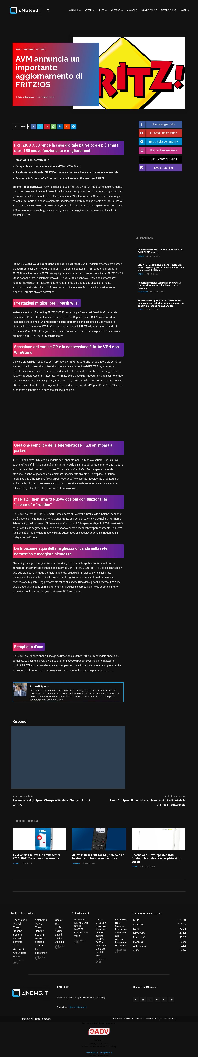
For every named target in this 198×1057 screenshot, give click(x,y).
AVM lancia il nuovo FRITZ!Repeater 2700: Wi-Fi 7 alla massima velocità (36, 857)
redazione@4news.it (77, 1007)
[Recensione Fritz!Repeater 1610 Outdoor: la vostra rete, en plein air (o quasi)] (158, 839)
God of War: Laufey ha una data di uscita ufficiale (59, 930)
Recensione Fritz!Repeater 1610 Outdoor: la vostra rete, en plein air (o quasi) (156, 858)
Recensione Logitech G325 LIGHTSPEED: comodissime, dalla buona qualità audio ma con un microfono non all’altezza (161, 303)
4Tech (19, 49)
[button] (53, 10)
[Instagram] (157, 999)
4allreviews (143, 292)
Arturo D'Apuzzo (26, 97)
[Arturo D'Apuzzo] (20, 692)
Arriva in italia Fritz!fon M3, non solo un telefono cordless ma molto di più (98, 857)
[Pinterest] (47, 126)
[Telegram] (73, 126)
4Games (141, 256)
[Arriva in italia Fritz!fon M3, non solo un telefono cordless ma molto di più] (99, 839)
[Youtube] (164, 999)
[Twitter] (40, 126)
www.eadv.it (92, 1052)
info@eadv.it (106, 1052)
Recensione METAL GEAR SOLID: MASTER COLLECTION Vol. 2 (160, 251)
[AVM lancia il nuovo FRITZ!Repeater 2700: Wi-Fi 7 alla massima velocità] (39, 839)
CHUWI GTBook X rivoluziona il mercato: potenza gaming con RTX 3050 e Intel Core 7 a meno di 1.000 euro (161, 267)
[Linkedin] (60, 126)
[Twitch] (171, 999)
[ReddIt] (67, 126)
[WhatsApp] (53, 126)
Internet (41, 49)
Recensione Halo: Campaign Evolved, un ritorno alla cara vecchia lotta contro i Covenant (159, 285)
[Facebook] (33, 126)
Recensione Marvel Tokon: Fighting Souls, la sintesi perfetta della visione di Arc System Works (20, 938)
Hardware (29, 49)
